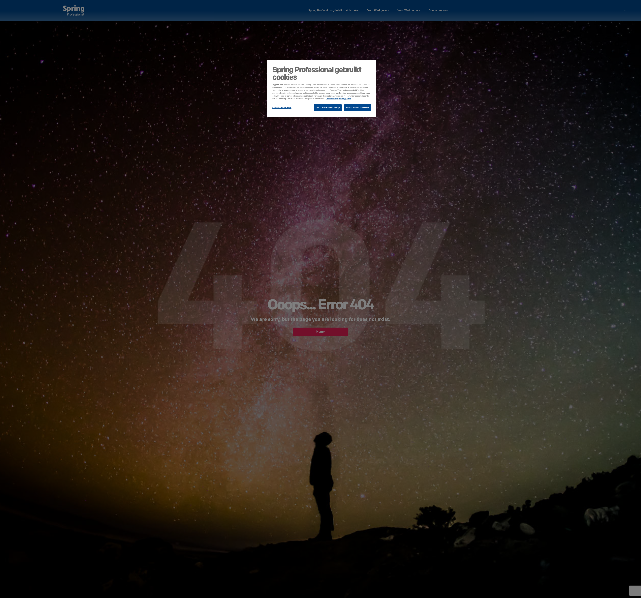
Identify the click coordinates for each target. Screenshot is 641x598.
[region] (321, 88)
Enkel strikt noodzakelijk (328, 108)
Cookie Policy (332, 99)
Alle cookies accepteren (357, 108)
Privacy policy (345, 99)
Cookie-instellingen (281, 108)
